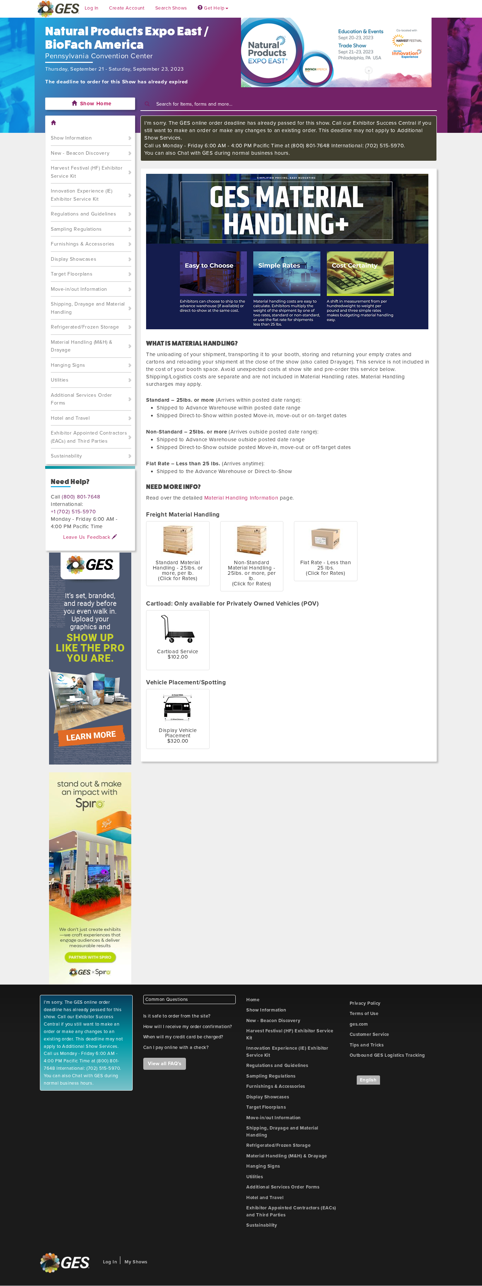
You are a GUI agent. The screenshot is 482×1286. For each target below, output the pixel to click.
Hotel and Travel (70, 418)
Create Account (126, 8)
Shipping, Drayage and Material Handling (88, 308)
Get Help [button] (213, 8)
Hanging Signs (68, 365)
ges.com (359, 1024)
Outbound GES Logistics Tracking (388, 1055)
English (368, 1080)
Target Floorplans (71, 274)
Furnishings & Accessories (83, 244)
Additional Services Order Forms (81, 399)
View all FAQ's (164, 1064)
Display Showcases (73, 259)
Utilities (59, 380)
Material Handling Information (241, 498)
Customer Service (370, 1034)
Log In (92, 8)
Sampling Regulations (76, 229)
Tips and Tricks (367, 1045)
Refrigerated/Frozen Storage (85, 327)
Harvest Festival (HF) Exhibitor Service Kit (87, 172)
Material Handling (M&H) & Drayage (82, 346)
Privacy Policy (365, 1003)
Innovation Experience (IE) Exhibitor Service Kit (82, 195)
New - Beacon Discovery (80, 153)
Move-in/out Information (79, 289)
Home (252, 1000)
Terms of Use (364, 1013)
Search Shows (171, 8)
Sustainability (66, 456)
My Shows (136, 1262)
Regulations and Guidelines (83, 214)
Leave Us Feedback (87, 537)
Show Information (71, 138)
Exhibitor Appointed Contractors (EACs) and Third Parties (89, 437)
